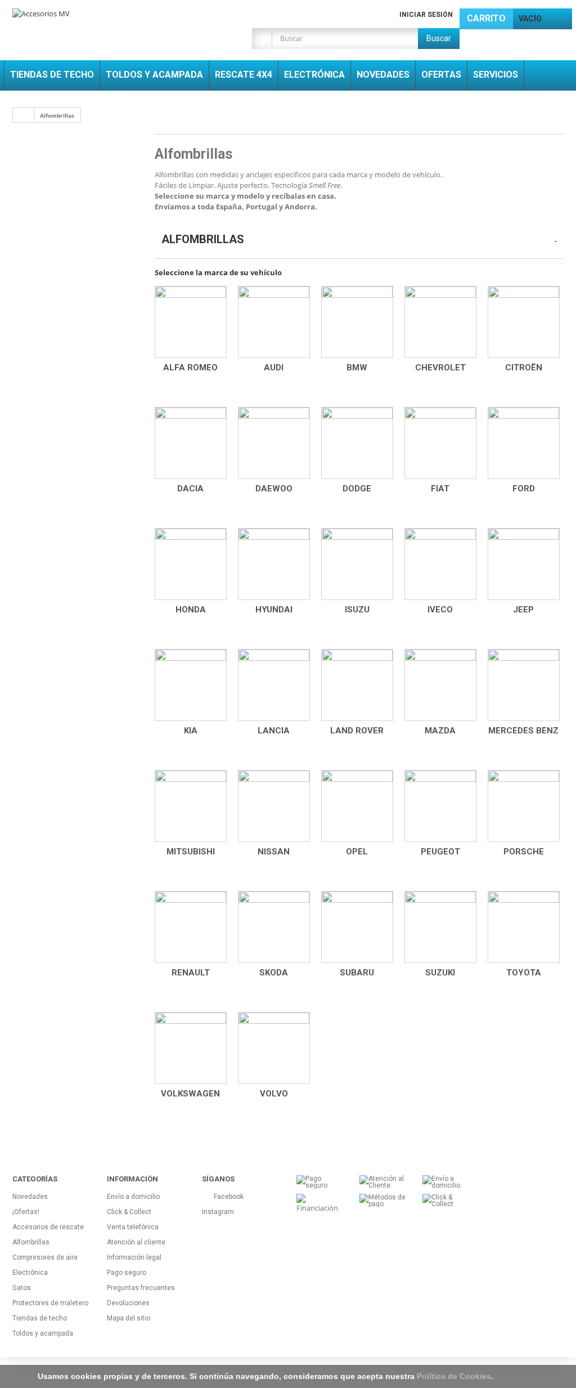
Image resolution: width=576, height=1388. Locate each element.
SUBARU (357, 973)
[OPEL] (357, 806)
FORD (523, 488)
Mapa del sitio (128, 1318)
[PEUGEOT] (440, 806)
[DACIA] (191, 443)
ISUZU (357, 610)
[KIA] (191, 685)
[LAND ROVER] (357, 685)
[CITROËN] (524, 322)
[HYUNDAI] (274, 564)
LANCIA (274, 731)
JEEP (523, 610)
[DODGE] (357, 443)
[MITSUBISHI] (191, 806)
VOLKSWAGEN (190, 1094)
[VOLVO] (274, 1048)
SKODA (273, 973)
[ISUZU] (357, 564)
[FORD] (524, 443)
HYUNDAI (273, 610)
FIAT (440, 488)
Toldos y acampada (42, 1333)
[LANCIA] (274, 685)
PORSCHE (523, 852)
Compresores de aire (45, 1257)
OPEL (357, 852)
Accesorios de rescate (48, 1227)
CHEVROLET (440, 367)
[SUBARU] (357, 927)
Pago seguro (126, 1273)
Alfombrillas (31, 1242)
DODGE (357, 488)
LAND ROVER (357, 731)
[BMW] (357, 322)
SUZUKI (440, 973)
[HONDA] (191, 564)
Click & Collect (129, 1212)
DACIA (190, 488)
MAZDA (440, 731)
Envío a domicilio (133, 1197)
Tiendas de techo (39, 1318)
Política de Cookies (454, 1376)
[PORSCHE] (524, 806)
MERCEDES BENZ (523, 731)
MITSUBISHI (190, 852)
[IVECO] (440, 564)
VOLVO (274, 1094)
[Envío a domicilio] (445, 1181)
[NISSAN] (274, 806)
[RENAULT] (191, 927)
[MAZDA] (440, 685)
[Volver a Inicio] (23, 115)
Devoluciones (128, 1303)
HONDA (191, 610)
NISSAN (274, 852)
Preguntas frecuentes (141, 1288)
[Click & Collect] (445, 1200)
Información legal (134, 1257)
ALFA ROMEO (190, 367)
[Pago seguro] (319, 1181)
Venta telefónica (133, 1227)
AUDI (274, 367)
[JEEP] (524, 564)
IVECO (440, 610)
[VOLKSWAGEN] (191, 1048)
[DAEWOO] (274, 443)
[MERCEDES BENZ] (524, 685)
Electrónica (30, 1273)
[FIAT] (440, 443)
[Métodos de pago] (382, 1200)
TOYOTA (523, 973)
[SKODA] (274, 927)
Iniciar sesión (426, 15)
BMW (356, 367)
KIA (190, 731)
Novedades (30, 1197)
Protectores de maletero (50, 1303)
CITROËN (523, 367)
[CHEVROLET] (440, 322)
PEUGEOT (440, 852)
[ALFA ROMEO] (191, 322)
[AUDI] (274, 322)
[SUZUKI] (440, 927)
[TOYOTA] (524, 927)
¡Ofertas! (25, 1212)
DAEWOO (273, 488)
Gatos (21, 1288)
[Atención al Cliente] (382, 1181)
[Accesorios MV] (98, 19)
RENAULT (191, 973)
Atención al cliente (136, 1242)
